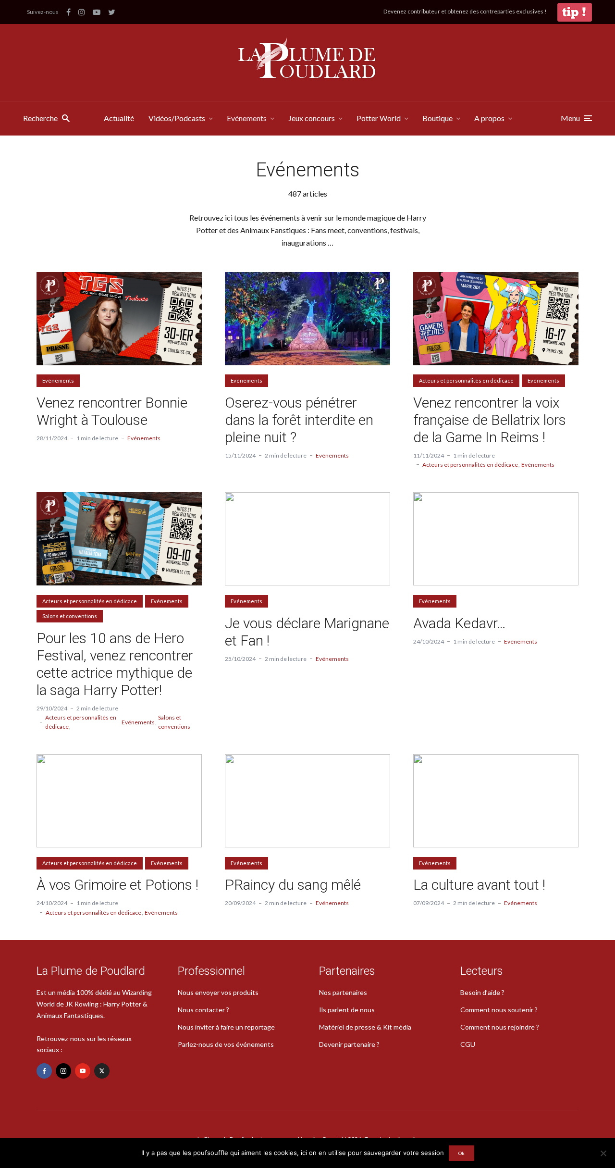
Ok (461, 1153)
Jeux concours (311, 118)
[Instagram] (63, 1071)
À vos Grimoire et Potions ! (117, 884)
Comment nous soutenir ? (499, 1010)
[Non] (603, 1153)
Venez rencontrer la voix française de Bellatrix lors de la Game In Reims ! (489, 420)
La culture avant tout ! (479, 884)
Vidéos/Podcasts (176, 118)
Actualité (119, 118)
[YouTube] (82, 1071)
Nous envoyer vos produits (218, 992)
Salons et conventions (69, 616)
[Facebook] (44, 1071)
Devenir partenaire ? (349, 1044)
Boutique (437, 118)
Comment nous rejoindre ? (499, 1027)
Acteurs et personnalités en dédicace (466, 380)
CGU (467, 1044)
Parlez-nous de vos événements (226, 1044)
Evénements (247, 118)
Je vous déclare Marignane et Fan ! (307, 632)
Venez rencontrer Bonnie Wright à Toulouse (112, 411)
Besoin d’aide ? (482, 992)
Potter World (379, 118)
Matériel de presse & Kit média (365, 1027)
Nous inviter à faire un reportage (226, 1027)
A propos (489, 118)
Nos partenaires (343, 992)
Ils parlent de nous (347, 1010)
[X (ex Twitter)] (102, 1071)
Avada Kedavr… (459, 623)
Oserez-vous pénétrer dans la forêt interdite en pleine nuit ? (299, 420)
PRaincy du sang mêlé (293, 884)
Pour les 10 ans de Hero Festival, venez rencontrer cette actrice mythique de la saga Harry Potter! (115, 664)
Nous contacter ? (203, 1010)
